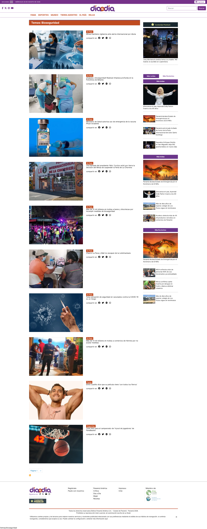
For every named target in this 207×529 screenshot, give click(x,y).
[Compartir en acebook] (99, 38)
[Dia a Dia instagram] (9, 8)
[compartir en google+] (106, 38)
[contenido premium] (37, 501)
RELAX (92, 15)
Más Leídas (151, 76)
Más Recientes (168, 76)
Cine (120, 491)
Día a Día (97, 493)
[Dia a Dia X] (6, 8)
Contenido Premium (162, 25)
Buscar (202, 8)
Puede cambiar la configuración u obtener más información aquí (85, 519)
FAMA (33, 15)
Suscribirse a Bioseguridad (30, 475)
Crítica (96, 491)
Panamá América (100, 488)
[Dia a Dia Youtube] (12, 8)
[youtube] (46, 494)
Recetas (96, 499)
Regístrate (72, 488)
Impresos (122, 488)
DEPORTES (43, 15)
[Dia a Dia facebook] (3, 8)
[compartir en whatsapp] (110, 38)
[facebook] (40, 494)
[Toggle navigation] (11, 2)
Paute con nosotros (76, 491)
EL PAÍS (82, 15)
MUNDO (54, 15)
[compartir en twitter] (102, 38)
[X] (43, 494)
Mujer (95, 496)
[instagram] (49, 494)
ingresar (201, 2)
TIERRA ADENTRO (68, 15)
